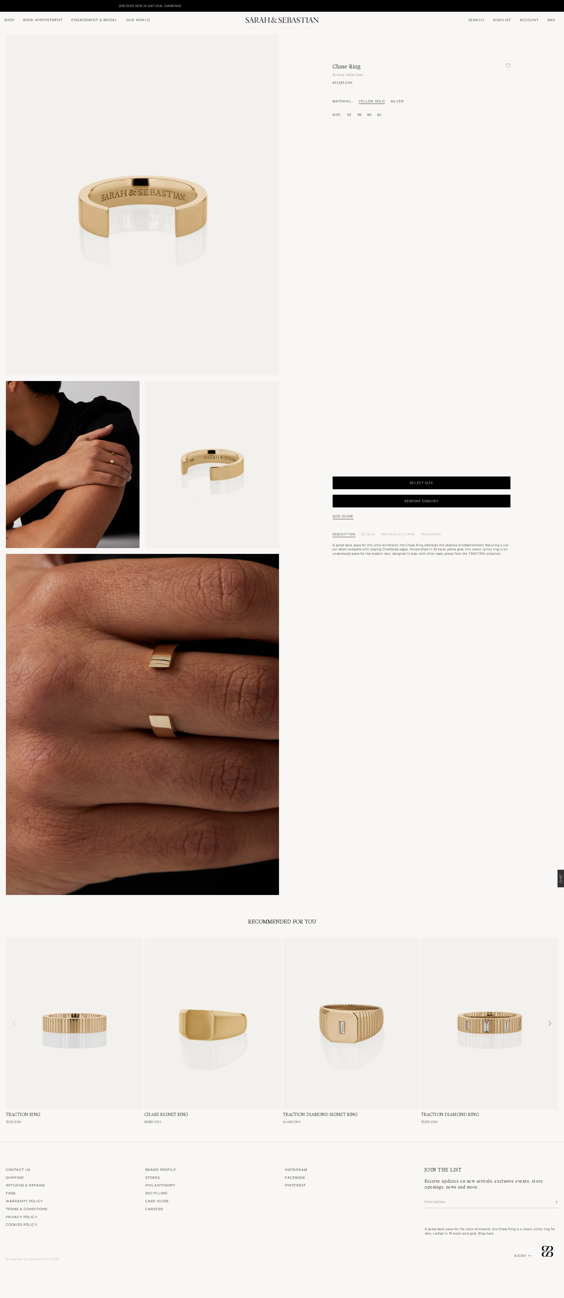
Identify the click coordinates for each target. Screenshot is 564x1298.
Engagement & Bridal (94, 19)
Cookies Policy (21, 1224)
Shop (9, 19)
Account (529, 19)
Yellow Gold (372, 101)
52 (349, 114)
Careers (154, 1208)
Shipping (15, 1177)
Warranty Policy (24, 1200)
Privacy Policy (21, 1216)
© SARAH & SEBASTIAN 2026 (32, 1259)
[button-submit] (556, 1202)
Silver (397, 101)
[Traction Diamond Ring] (489, 1023)
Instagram (296, 1169)
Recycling (156, 1193)
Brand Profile (160, 1169)
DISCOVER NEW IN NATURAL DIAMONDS (34, 6)
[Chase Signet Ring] (212, 1023)
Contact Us (18, 1169)
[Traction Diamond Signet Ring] (351, 1023)
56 (359, 114)
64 (379, 114)
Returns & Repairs (25, 1185)
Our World (138, 19)
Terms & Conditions (26, 1208)
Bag (551, 19)
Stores (152, 1177)
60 (369, 114)
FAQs (11, 1193)
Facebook (295, 1177)
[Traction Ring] (74, 1023)
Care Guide (157, 1200)
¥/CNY (520, 1255)
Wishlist (502, 19)
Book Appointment (43, 19)
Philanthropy (160, 1185)
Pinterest (295, 1185)
